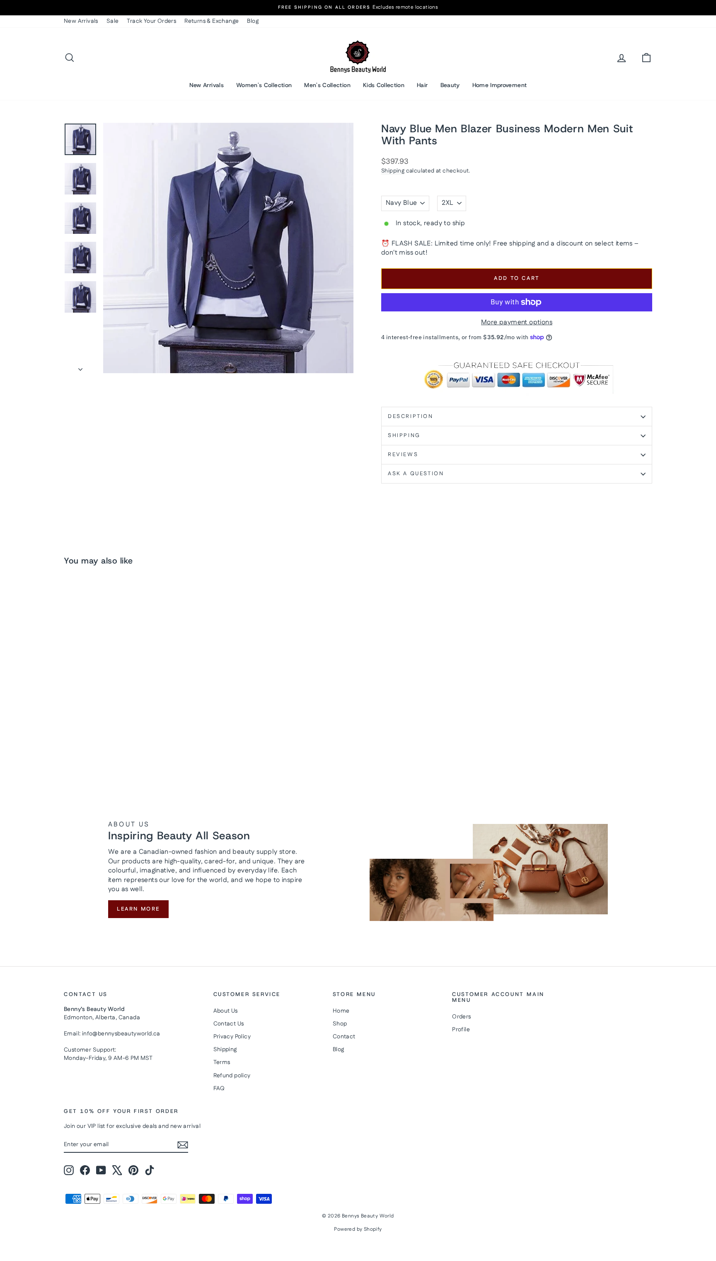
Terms (221, 1062)
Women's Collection (264, 85)
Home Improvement (499, 85)
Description (410, 416)
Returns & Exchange (211, 21)
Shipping (392, 171)
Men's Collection (327, 85)
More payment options (516, 322)
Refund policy (232, 1075)
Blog (253, 21)
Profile (461, 1029)
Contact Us (228, 1024)
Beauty (450, 85)
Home (341, 1011)
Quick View (134, 718)
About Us (225, 1011)
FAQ (219, 1088)
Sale (112, 21)
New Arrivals (81, 21)
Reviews (403, 454)
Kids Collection (383, 85)
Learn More (138, 909)
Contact (344, 1037)
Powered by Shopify (358, 1229)
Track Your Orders (151, 21)
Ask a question (416, 473)
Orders (461, 1017)
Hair (422, 85)
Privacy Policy (232, 1037)
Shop (340, 1024)
